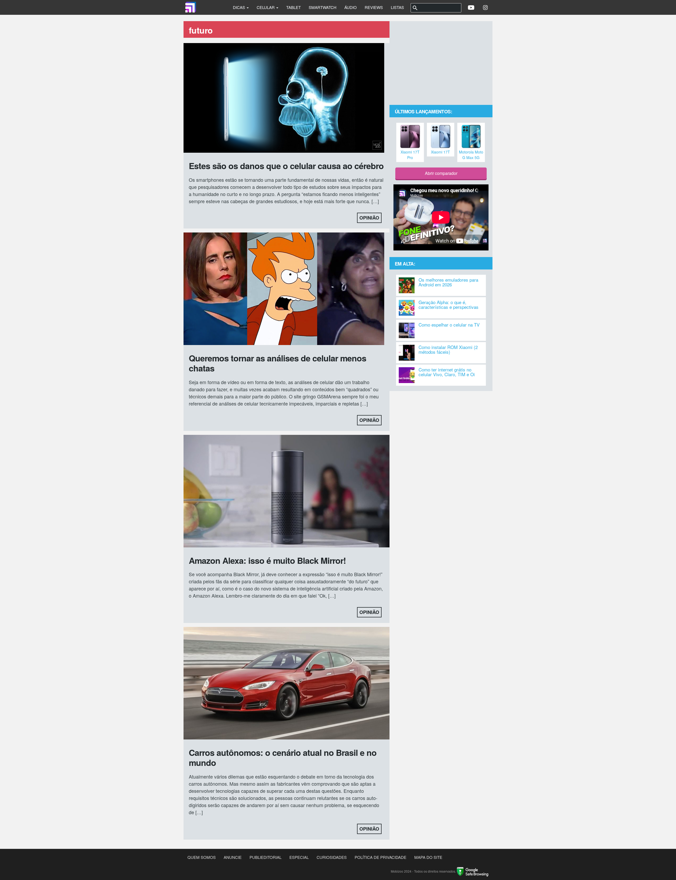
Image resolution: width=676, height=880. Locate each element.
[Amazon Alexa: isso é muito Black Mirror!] (286, 491)
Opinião (369, 217)
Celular (266, 7)
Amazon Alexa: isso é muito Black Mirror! (267, 560)
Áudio (350, 7)
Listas (397, 7)
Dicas (239, 7)
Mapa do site (428, 857)
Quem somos (201, 857)
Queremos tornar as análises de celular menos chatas (277, 363)
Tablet (293, 7)
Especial (299, 857)
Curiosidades (332, 857)
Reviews (374, 7)
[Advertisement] (441, 63)
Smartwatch (322, 7)
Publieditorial (265, 857)
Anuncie (233, 857)
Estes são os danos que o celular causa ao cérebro (286, 166)
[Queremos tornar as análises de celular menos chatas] (284, 289)
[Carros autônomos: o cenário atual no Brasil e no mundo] (286, 684)
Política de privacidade (380, 857)
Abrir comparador (441, 173)
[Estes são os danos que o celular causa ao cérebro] (284, 98)
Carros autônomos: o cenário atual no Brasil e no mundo (283, 757)
